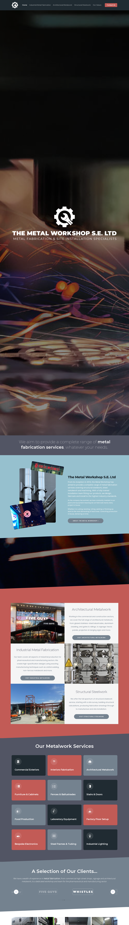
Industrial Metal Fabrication (40, 5)
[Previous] (16, 892)
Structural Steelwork (82, 5)
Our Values (97, 5)
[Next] (113, 892)
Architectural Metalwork (62, 5)
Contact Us (111, 5)
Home (24, 5)
